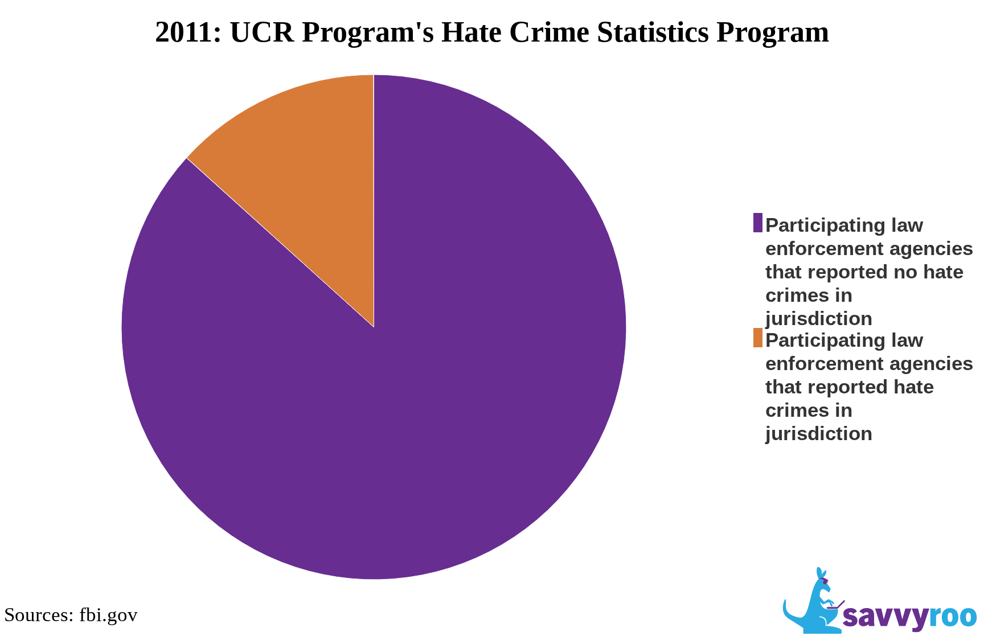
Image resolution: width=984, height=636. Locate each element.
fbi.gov (108, 614)
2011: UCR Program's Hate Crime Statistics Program (492, 31)
